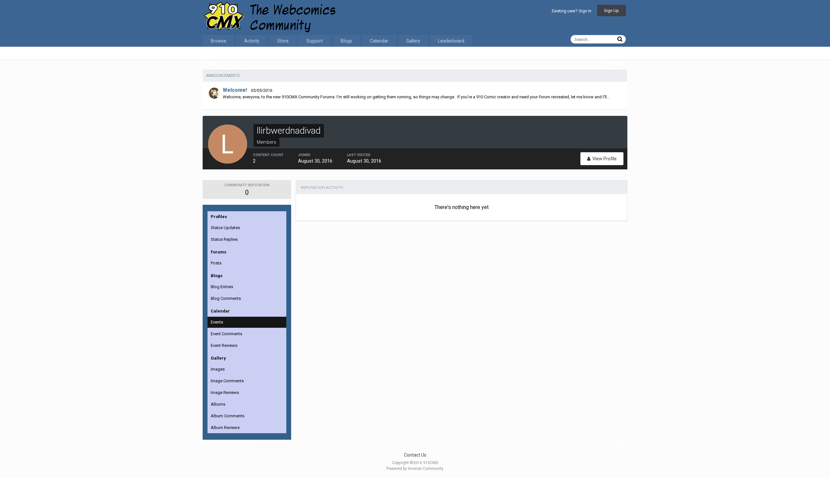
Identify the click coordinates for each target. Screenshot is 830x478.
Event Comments (226, 333)
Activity (251, 40)
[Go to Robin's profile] (214, 93)
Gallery (413, 40)
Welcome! (235, 90)
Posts (216, 263)
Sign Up (611, 10)
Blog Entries (222, 286)
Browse (218, 40)
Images (218, 369)
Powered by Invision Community (415, 468)
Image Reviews (225, 392)
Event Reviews (224, 345)
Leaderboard (451, 40)
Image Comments (227, 380)
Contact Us (415, 455)
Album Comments (227, 415)
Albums (218, 404)
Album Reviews (225, 427)
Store (283, 40)
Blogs (346, 40)
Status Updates (225, 227)
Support (314, 40)
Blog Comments (226, 298)
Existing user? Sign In (571, 10)
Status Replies (224, 239)
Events (217, 322)
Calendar (379, 40)
